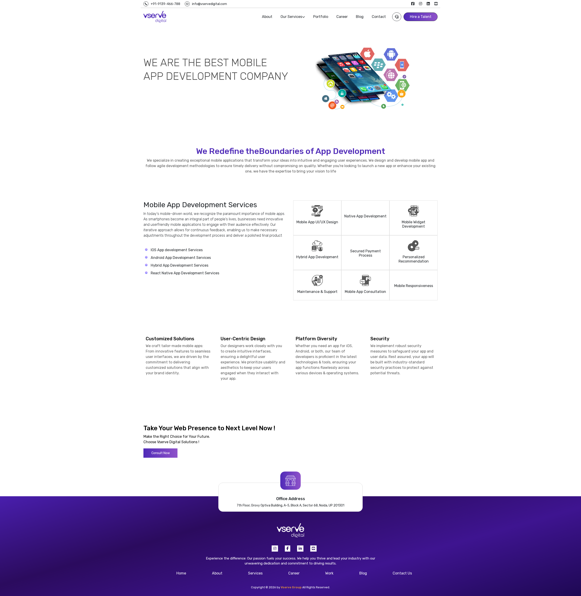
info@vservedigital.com (209, 4)
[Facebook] (287, 548)
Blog (360, 17)
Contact (379, 17)
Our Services (291, 17)
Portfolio (320, 17)
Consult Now (160, 453)
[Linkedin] (300, 548)
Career (342, 17)
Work (329, 573)
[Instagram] (275, 548)
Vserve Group (291, 587)
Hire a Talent (420, 17)
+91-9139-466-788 (165, 4)
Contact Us (402, 573)
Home (181, 573)
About (267, 17)
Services (255, 573)
